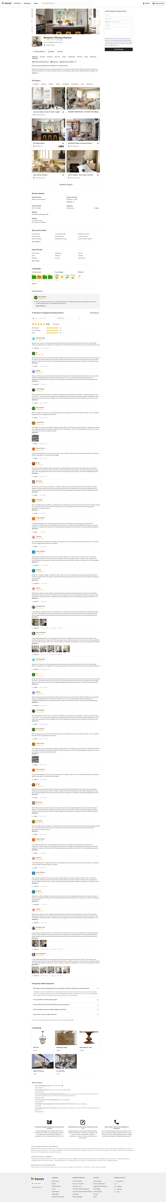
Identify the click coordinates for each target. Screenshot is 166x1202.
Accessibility (96, 1189)
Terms (53, 1189)
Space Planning (54, 1167)
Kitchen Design (35, 1167)
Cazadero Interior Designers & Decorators (93, 1148)
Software (27, 3)
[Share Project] (63, 112)
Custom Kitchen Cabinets (66, 1167)
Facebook (119, 1186)
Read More (35, 73)
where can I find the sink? (49, 1108)
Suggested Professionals (100, 1186)
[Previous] (33, 22)
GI (33, 353)
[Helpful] (32, 348)
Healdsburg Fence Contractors (108, 1158)
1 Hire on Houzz (50, 45)
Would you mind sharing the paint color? (53, 1094)
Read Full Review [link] (40, 306)
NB (36, 297)
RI (33, 589)
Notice (59, 1186)
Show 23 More (36, 241)
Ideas (36, 3)
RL (33, 463)
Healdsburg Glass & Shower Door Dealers (42, 1160)
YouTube (119, 1189)
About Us (35, 57)
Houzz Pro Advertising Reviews (81, 1189)
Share (52, 51)
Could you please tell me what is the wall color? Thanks (57, 1104)
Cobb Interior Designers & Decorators (115, 1148)
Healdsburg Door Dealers (65, 1158)
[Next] (98, 22)
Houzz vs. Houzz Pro (78, 1183)
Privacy (54, 1186)
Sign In (95, 1196)
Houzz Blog (120, 1181)
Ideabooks (93, 57)
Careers (54, 1183)
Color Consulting (44, 1167)
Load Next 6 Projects (65, 184)
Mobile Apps (55, 1194)
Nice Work (45, 1090)
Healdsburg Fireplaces (123, 1158)
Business (50, 57)
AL (33, 371)
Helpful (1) (36, 348)
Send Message (118, 49)
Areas (64, 57)
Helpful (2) (36, 583)
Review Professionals (99, 1183)
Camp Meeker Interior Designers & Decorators (68, 1148)
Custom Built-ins (78, 1167)
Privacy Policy (127, 40)
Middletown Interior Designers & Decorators (43, 1148)
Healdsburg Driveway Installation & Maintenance (86, 1158)
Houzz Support (97, 1191)
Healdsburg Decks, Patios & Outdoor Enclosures (44, 1158)
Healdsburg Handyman (60, 1160)
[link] (34, 283)
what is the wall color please (49, 1100)
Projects (42, 57)
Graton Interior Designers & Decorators (106, 1150)
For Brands (76, 1194)
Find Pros (17, 3)
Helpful (35, 366)
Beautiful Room (46, 1085)
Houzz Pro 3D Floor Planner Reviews (82, 1191)
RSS (118, 1192)
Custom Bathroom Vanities (98, 1167)
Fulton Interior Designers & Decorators (59, 1150)
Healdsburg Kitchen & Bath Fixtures (96, 1160)
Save (61, 51)
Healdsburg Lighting (112, 1160)
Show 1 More (35, 261)
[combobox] (67, 3)
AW (33, 500)
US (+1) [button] (107, 22)
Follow (97, 208)
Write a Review (94, 313)
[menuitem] (18, 3)
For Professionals (77, 1181)
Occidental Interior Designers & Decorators (50, 1152)
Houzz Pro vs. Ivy (77, 1186)
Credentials (71, 57)
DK (33, 449)
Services (57, 57)
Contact (95, 1194)
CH (34, 537)
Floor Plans (87, 1167)
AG (33, 423)
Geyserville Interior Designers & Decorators (82, 1150)
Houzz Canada (97, 1181)
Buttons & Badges (77, 1196)
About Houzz (55, 1181)
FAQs (86, 57)
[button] (66, 278)
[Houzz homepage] (6, 3)
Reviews (79, 57)
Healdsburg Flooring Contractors (77, 1160)
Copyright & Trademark (58, 1196)
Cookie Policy (55, 1191)
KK (33, 570)
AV (33, 339)
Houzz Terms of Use (117, 40)
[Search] (43, 3)
